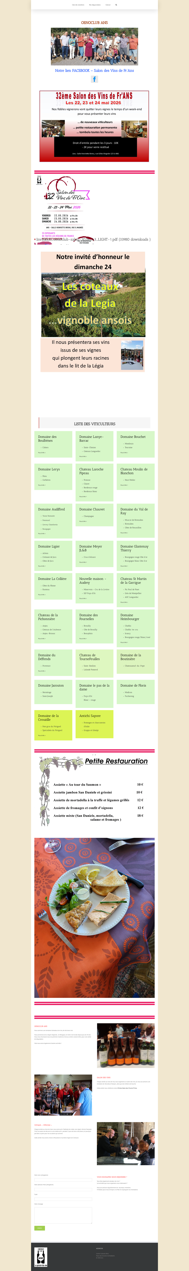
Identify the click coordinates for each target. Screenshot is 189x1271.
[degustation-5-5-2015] (126, 1024)
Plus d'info (41, 453)
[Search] (111, 4)
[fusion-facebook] (94, 79)
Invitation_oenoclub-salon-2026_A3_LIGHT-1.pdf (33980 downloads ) (93, 239)
